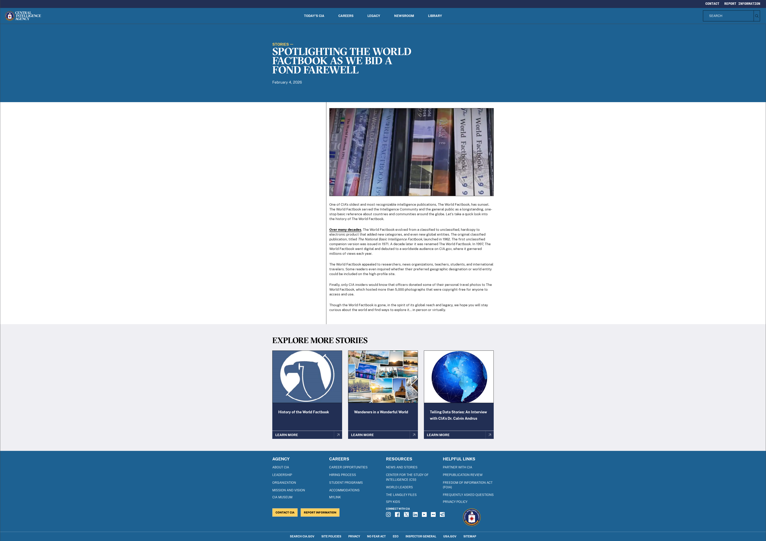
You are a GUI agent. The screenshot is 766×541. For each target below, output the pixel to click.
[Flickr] (434, 515)
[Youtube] (425, 515)
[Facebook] (398, 515)
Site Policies (331, 536)
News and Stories (402, 467)
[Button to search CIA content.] (757, 16)
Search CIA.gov (302, 536)
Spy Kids (393, 502)
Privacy (354, 536)
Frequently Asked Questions (468, 495)
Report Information (742, 3)
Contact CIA (284, 512)
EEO (396, 536)
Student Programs (346, 483)
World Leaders (399, 487)
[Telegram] (443, 515)
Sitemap (469, 536)
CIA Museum (282, 497)
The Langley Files (401, 495)
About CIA (280, 467)
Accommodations (344, 490)
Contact (712, 3)
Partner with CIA (457, 467)
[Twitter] (407, 515)
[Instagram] (389, 515)
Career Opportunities (348, 467)
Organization (284, 483)
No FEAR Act (376, 536)
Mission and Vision (288, 490)
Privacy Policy (455, 502)
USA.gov (449, 536)
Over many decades (345, 230)
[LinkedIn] (416, 515)
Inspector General (421, 536)
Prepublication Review (463, 475)
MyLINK (335, 497)
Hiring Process (342, 475)
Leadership (282, 475)
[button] (314, 16)
